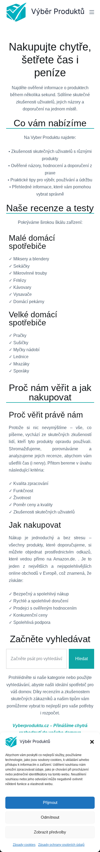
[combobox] (36, 659)
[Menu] (91, 12)
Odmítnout (50, 817)
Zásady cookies (24, 845)
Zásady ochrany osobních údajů (61, 845)
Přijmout (50, 802)
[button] (92, 742)
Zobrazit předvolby (50, 832)
